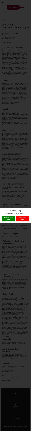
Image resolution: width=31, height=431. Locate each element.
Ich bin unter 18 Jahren (22, 218)
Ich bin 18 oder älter (8, 218)
